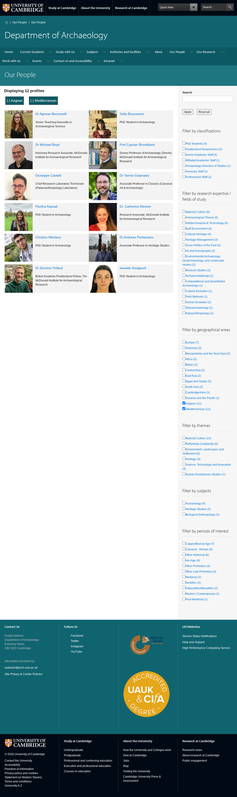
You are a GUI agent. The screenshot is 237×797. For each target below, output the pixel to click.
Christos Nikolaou (48, 237)
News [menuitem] (158, 52)
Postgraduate (72, 755)
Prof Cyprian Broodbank (137, 144)
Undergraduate (73, 750)
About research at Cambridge (200, 755)
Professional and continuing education (88, 760)
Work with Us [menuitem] (11, 61)
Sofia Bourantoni (132, 114)
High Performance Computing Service (206, 648)
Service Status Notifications (199, 636)
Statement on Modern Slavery (23, 777)
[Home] (7, 22)
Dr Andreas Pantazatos (136, 237)
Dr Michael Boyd (47, 144)
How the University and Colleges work (147, 750)
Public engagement (194, 760)
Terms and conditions (18, 781)
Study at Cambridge (62, 8)
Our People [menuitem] (177, 52)
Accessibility (12, 764)
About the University (95, 8)
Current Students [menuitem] (32, 52)
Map (126, 766)
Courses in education (77, 771)
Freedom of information (19, 769)
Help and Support (193, 642)
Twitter (75, 641)
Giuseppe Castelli (48, 175)
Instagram (77, 646)
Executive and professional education (87, 766)
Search (187, 92)
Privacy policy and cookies (21, 773)
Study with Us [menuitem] (65, 52)
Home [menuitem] (9, 52)
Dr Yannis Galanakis (134, 175)
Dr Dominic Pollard (49, 268)
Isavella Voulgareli (133, 268)
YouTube (76, 651)
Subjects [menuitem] (92, 52)
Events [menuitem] (37, 61)
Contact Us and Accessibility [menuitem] (72, 61)
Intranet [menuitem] (109, 61)
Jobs (126, 760)
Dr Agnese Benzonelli (51, 114)
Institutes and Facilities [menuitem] (125, 52)
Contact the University (18, 760)
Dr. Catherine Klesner (135, 206)
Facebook (77, 635)
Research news (192, 750)
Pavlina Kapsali (46, 206)
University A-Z (13, 785)
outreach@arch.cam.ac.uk (21, 667)
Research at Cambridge (131, 8)
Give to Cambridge (135, 755)
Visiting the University (136, 771)
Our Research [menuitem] (206, 52)
